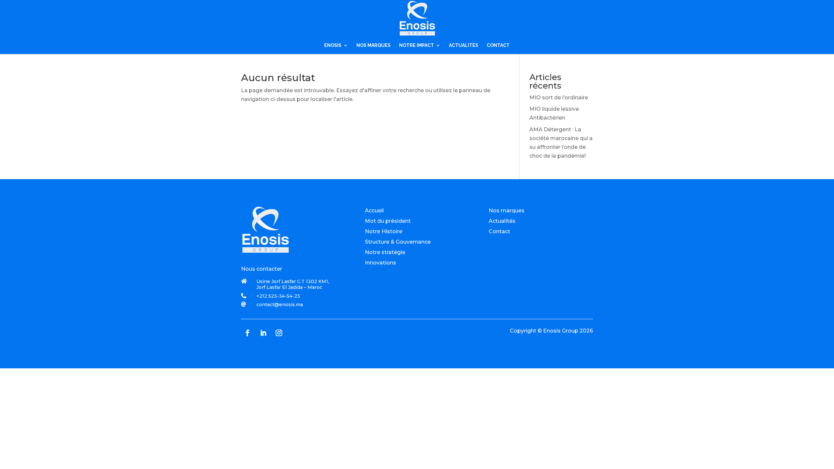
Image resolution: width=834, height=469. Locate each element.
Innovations (380, 263)
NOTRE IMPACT (416, 45)
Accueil (374, 210)
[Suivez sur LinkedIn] (263, 332)
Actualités (502, 221)
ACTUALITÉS (463, 45)
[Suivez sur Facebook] (247, 332)
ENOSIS (332, 45)
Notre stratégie (385, 252)
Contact (499, 231)
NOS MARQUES (373, 45)
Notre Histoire (383, 231)
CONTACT (498, 45)
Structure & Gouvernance (398, 242)
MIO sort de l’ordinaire (558, 97)
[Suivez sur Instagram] (278, 332)
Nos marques (507, 210)
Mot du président (388, 221)
